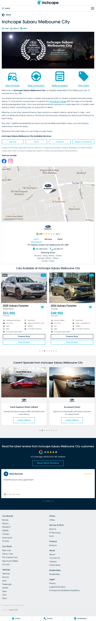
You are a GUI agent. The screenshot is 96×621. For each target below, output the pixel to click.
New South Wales (10, 561)
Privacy (52, 583)
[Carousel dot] (39, 350)
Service (12, 142)
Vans (4, 591)
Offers (52, 520)
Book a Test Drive (36, 85)
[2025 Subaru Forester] (24, 288)
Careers (53, 561)
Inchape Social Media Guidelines (64, 590)
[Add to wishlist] (42, 307)
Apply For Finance (83, 142)
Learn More (24, 420)
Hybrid (5, 588)
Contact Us (54, 558)
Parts (36, 142)
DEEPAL (5, 530)
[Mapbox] (8, 219)
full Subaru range (58, 101)
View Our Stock (12, 85)
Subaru (5, 523)
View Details (24, 342)
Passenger (7, 584)
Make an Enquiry (60, 85)
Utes (4, 595)
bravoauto (7, 537)
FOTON (5, 541)
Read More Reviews (48, 463)
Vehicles (6, 573)
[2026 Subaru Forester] (72, 288)
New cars (6, 550)
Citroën (5, 534)
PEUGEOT (6, 527)
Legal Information (57, 587)
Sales (36, 239)
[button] (48, 483)
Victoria (6, 564)
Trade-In (60, 142)
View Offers (83, 85)
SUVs (4, 581)
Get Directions (42, 249)
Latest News (54, 565)
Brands (5, 520)
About (52, 554)
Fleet (4, 598)
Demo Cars (7, 554)
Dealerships (54, 574)
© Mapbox (89, 220)
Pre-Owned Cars (9, 557)
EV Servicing (54, 532)
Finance (53, 545)
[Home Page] (48, 2)
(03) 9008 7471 (58, 249)
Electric (5, 577)
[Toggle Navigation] (92, 8)
